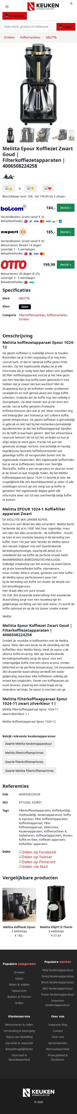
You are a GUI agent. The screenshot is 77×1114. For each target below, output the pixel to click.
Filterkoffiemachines (32, 315)
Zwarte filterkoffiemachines (24, 762)
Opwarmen (19, 991)
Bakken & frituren (19, 997)
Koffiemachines (57, 315)
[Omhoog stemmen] (9, 188)
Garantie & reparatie (19, 1043)
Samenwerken (57, 1043)
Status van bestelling (19, 1037)
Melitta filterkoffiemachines (24, 753)
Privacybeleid (56, 1055)
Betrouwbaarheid (57, 1049)
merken (65, 962)
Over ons (58, 1037)
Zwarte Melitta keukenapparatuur (28, 744)
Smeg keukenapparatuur (57, 976)
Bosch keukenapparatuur (57, 982)
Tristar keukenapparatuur (58, 994)
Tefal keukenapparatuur (58, 970)
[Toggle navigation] (6, 7)
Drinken (24, 319)
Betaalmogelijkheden (19, 1049)
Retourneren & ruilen (19, 1025)
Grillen (19, 1003)
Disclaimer (57, 1059)
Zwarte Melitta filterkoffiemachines (29, 771)
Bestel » (65, 208)
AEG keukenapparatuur (58, 988)
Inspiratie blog (57, 1025)
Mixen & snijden (19, 984)
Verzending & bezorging (19, 1031)
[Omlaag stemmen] (30, 188)
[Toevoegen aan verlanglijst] (48, 188)
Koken (19, 978)
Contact (58, 1031)
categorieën (27, 964)
